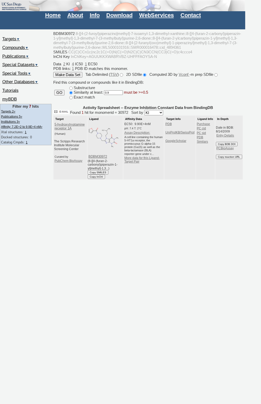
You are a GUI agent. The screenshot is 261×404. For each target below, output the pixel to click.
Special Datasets (20, 64)
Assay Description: (137, 132)
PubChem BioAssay (68, 160)
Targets (11, 38)
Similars (202, 141)
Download (119, 15)
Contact (190, 15)
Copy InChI (96, 176)
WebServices (156, 15)
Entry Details (225, 135)
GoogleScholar (175, 140)
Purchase (203, 124)
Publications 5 (11, 116)
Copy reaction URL (229, 156)
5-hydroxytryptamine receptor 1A (70, 126)
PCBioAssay (225, 148)
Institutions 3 (10, 121)
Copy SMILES (98, 172)
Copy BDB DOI (227, 144)
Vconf (184, 74)
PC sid (201, 132)
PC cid (201, 128)
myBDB (9, 99)
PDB (168, 124)
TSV (114, 74)
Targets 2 (8, 111)
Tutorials (10, 90)
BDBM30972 (97, 156)
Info (95, 15)
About (75, 15)
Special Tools (16, 73)
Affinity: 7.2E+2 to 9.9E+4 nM (21, 126)
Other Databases (20, 81)
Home (53, 15)
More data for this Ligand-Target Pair (142, 159)
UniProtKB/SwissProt (179, 132)
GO (59, 93)
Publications (15, 56)
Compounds (15, 47)
